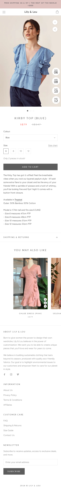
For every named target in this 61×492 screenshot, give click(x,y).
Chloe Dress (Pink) (30, 313)
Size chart (53, 145)
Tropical (18, 199)
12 (28, 151)
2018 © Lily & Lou (30, 486)
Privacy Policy (10, 395)
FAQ (5, 420)
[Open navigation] (4, 12)
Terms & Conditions (12, 400)
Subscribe (14, 471)
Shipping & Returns (16, 237)
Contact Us (8, 435)
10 (21, 151)
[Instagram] (11, 374)
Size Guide (8, 430)
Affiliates (7, 405)
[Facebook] (4, 374)
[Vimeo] (18, 374)
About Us (7, 390)
